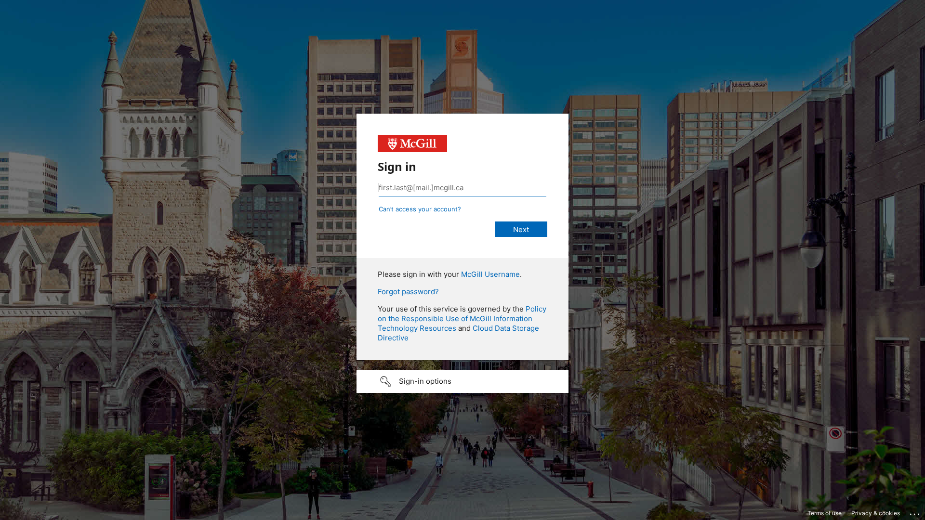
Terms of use (824, 513)
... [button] (915, 512)
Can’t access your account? (420, 209)
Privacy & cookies (875, 513)
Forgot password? (408, 291)
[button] (462, 381)
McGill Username (490, 274)
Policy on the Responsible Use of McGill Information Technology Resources (462, 318)
